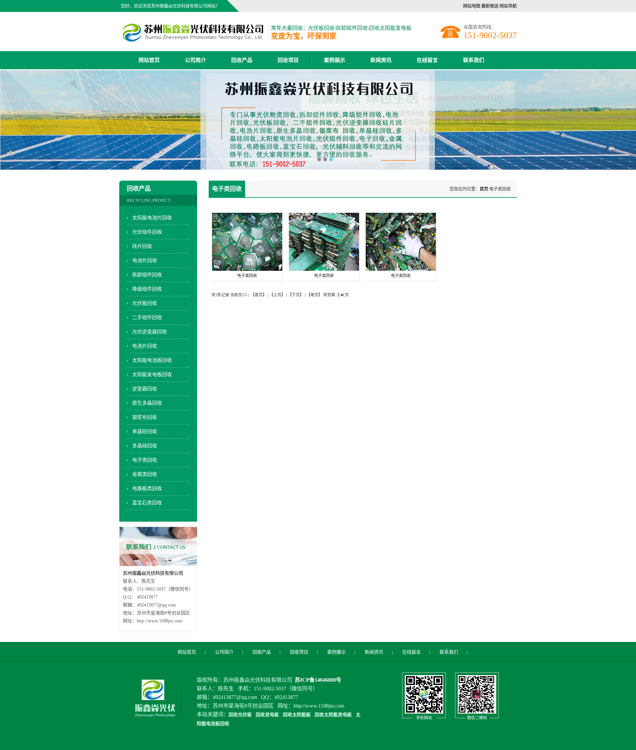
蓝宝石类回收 (147, 502)
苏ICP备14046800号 (318, 680)
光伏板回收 (144, 303)
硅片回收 (142, 246)
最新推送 (490, 5)
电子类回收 (144, 460)
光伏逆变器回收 (149, 331)
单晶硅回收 (144, 431)
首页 (484, 188)
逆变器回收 (144, 388)
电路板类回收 (147, 488)
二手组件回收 (147, 317)
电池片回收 (144, 260)
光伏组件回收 (147, 232)
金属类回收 (144, 474)
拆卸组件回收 (147, 274)
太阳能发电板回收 (152, 374)
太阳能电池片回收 (152, 217)
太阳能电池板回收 (152, 360)
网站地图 (471, 5)
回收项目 (288, 60)
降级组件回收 (147, 289)
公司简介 (195, 60)
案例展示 (334, 60)
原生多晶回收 (147, 403)
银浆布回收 (144, 417)
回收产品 (241, 60)
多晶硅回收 (144, 445)
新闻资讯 (381, 60)
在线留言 (427, 60)
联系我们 (473, 60)
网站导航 (508, 5)
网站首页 (149, 60)
